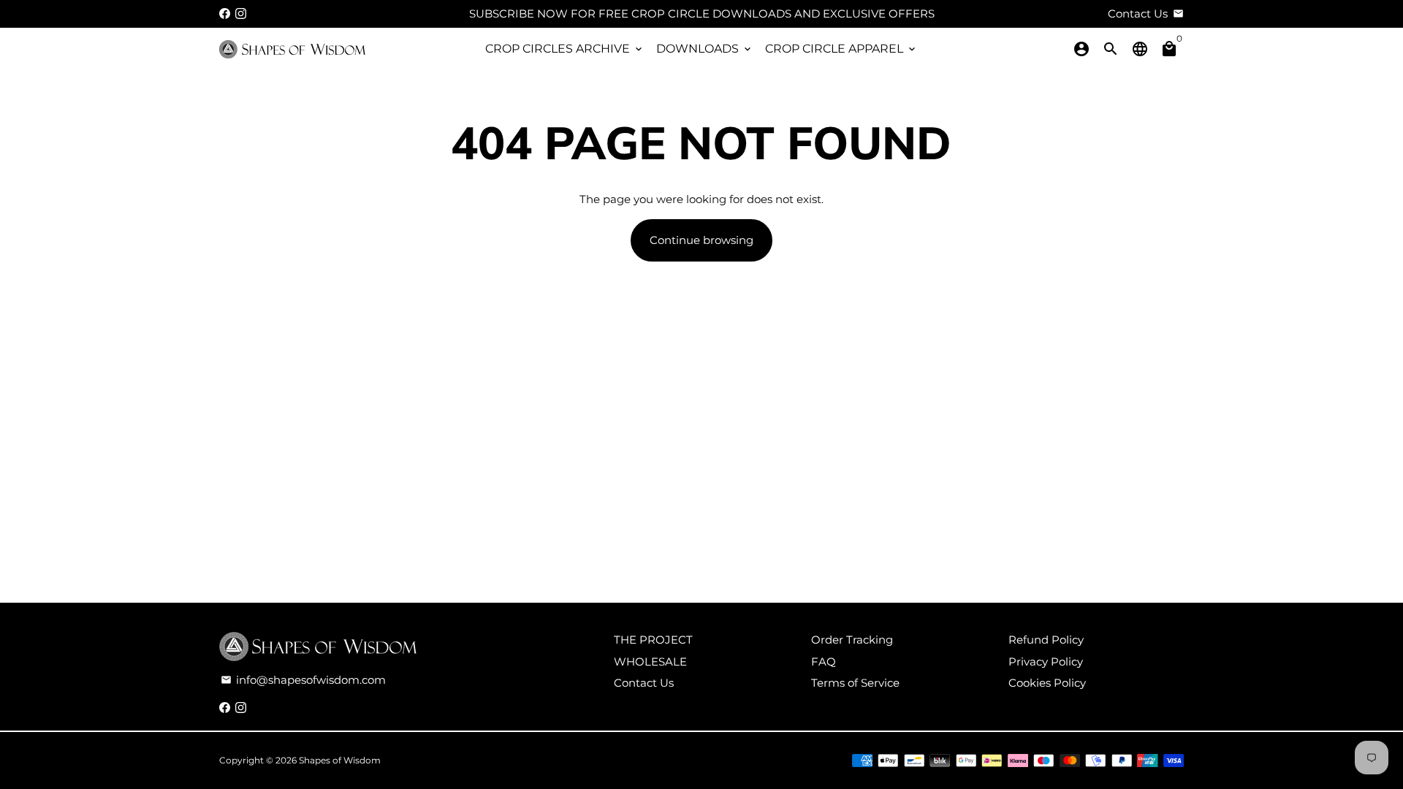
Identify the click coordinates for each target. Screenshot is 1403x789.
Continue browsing (701, 240)
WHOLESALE (650, 661)
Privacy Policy (1045, 661)
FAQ (823, 661)
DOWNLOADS (704, 49)
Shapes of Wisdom (340, 760)
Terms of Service (855, 683)
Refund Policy (1046, 640)
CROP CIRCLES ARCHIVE (565, 49)
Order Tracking (852, 640)
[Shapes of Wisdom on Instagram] (240, 13)
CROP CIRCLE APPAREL (841, 49)
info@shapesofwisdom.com (303, 680)
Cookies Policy (1047, 683)
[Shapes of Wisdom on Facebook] (224, 13)
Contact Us (644, 683)
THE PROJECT (653, 640)
